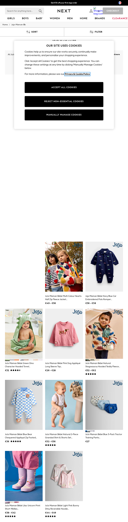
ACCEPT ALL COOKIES (64, 87)
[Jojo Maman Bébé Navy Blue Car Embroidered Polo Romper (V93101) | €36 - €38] (104, 267)
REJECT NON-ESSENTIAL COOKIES (64, 101)
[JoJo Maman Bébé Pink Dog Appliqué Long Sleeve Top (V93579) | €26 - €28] (64, 334)
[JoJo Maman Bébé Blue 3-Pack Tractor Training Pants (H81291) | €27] (104, 405)
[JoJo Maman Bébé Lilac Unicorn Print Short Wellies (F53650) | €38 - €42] (24, 476)
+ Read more (114, 54)
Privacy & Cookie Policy (77, 74)
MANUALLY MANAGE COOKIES (64, 115)
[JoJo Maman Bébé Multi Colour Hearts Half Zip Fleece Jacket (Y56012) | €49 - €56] (64, 267)
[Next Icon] (64, 10)
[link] (91, 10)
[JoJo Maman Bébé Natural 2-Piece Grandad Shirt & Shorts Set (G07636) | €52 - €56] (64, 405)
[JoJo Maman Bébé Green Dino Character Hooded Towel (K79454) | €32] (24, 334)
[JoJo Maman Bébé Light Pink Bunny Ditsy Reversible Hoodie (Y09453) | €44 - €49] (64, 476)
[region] (64, 85)
